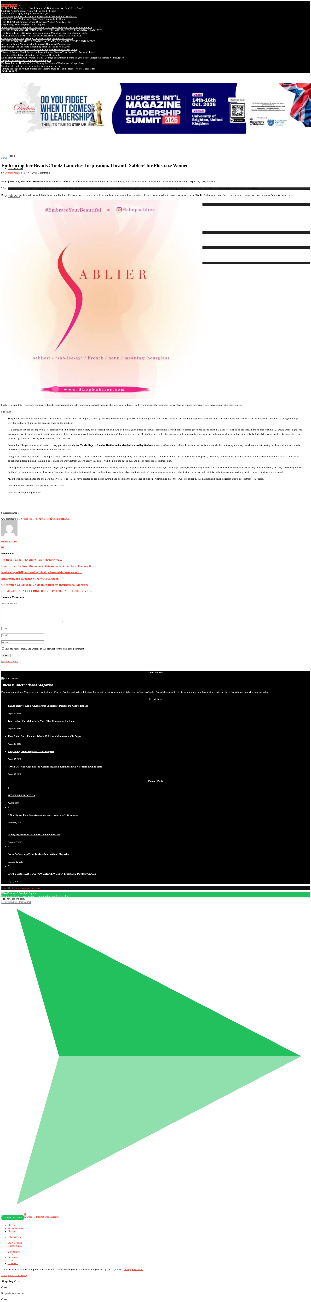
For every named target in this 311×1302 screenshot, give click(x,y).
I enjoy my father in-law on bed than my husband (34, 834)
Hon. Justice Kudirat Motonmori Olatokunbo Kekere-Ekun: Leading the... (48, 566)
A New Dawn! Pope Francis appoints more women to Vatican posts (43, 815)
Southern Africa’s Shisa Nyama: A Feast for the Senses (28, 11)
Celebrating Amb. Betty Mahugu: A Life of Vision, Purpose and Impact (37, 38)
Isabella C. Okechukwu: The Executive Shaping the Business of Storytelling (39, 49)
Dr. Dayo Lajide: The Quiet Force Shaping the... (31, 559)
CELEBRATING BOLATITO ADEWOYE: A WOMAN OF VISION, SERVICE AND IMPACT (48, 41)
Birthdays (14, 1251)
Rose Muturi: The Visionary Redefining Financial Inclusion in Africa (35, 46)
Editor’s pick (15, 1245)
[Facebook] (2, 71)
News (11, 1231)
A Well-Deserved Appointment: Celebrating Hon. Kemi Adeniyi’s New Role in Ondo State (46, 27)
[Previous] (17, 5)
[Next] (19, 5)
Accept (127, 1269)
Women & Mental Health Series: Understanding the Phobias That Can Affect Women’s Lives (48, 52)
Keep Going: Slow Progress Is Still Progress (23, 24)
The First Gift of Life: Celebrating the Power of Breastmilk (30, 55)
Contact (13, 1263)
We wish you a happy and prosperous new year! (25, 13)
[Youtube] (10, 71)
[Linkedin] (7, 71)
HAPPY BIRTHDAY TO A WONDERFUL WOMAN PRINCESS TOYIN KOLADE (52, 873)
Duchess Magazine (14, 172)
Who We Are (15, 168)
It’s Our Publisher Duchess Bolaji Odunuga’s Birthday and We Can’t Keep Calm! (42, 8)
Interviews (14, 1236)
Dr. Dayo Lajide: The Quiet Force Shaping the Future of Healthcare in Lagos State (42, 63)
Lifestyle (13, 1257)
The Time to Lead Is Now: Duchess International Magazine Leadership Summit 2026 (44, 33)
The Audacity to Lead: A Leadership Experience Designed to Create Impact (39, 16)
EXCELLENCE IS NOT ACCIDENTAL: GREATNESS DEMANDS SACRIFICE (41, 35)
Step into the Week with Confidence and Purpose (26, 60)
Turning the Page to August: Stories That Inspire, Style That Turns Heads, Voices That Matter (48, 68)
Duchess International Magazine (26, 888)
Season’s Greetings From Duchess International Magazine (38, 854)
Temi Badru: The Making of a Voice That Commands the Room (33, 19)
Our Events (15, 1242)
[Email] (13, 71)
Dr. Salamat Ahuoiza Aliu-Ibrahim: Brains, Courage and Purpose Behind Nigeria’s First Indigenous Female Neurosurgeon (62, 57)
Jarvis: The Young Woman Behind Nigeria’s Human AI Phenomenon (36, 44)
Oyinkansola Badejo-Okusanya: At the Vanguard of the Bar (31, 66)
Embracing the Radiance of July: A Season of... (30, 578)
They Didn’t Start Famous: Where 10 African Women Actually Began (36, 22)
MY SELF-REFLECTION (21, 795)
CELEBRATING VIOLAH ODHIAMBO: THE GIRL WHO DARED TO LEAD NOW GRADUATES (51, 30)
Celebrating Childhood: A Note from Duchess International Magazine (44, 584)
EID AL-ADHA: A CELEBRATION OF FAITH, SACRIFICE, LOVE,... (46, 591)
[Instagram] (4, 71)
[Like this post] (19, 518)
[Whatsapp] (16, 71)
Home (11, 155)
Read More (137, 1269)
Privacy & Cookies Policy (14, 1275)
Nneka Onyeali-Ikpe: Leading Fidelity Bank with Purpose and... (41, 572)
